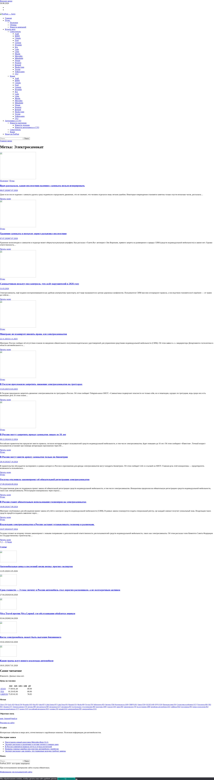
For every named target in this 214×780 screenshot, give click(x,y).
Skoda (81, 704)
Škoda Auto (19, 67)
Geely (11, 704)
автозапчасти (42, 707)
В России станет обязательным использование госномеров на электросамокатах (43, 502)
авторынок (55, 707)
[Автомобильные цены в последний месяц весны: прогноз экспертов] (8, 562)
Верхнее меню (6, 1)
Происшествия (169, 704)
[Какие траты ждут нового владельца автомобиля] (8, 656)
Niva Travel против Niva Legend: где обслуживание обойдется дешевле (37, 613)
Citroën (18, 38)
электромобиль (89, 709)
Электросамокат (20, 707)
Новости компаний (18, 27)
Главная (8, 18)
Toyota (17, 69)
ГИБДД (133, 704)
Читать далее (5, 199)
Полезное (14, 23)
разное (24, 709)
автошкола (66, 707)
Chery (3, 704)
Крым (12, 76)
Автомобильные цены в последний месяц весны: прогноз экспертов (36, 566)
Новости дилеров (22, 125)
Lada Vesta (63, 704)
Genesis (18, 43)
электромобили (75, 709)
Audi (17, 34)
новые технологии (200, 707)
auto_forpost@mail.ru (8, 718)
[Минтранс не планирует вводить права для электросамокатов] (107, 314)
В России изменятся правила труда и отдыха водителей (28, 747)
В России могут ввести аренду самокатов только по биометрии (34, 457)
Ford (17, 40)
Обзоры (13, 25)
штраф (63, 709)
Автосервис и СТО (13, 121)
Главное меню (6, 141)
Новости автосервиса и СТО (27, 127)
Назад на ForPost (12, 134)
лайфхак (176, 707)
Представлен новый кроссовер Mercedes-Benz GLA (26, 742)
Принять (61, 779)
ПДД (158, 704)
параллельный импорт (9, 709)
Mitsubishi (19, 58)
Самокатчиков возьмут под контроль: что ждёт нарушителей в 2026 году (39, 283)
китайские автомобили (161, 707)
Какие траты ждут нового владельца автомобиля (26, 660)
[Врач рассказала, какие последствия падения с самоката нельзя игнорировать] (107, 166)
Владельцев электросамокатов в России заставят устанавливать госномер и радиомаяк (47, 524)
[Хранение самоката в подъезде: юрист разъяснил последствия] (107, 214)
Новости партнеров (18, 123)
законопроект (130, 707)
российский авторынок (39, 709)
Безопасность (122, 704)
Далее (9, 542)
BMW (17, 36)
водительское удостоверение (83, 707)
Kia (16, 47)
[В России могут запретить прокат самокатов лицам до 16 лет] (107, 415)
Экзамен (7, 707)
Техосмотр (202, 704)
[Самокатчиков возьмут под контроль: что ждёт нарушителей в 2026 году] (107, 264)
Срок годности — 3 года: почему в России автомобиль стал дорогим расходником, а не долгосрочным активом (60, 590)
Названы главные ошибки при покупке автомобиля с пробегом (32, 749)
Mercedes (18, 56)
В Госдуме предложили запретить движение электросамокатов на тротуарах (41, 384)
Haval (18, 704)
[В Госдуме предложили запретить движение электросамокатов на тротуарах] (107, 364)
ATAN (3, 689)
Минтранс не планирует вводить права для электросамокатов (33, 334)
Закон (142, 704)
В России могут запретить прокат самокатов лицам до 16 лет (33, 434)
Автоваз (110, 704)
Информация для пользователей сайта (16, 772)
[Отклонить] (76, 779)
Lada (17, 49)
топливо (54, 709)
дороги (111, 707)
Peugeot (18, 63)
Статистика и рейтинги (187, 704)
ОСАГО (150, 704)
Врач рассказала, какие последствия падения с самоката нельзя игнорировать (42, 185)
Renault (18, 65)
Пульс (7, 20)
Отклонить (70, 779)
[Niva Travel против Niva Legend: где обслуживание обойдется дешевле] (8, 609)
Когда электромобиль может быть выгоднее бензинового (30, 637)
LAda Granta (51, 704)
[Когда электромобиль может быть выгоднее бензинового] (8, 632)
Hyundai (18, 45)
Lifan (17, 52)
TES (2, 691)
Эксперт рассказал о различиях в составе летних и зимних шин (32, 744)
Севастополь (15, 31)
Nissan (17, 60)
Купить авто (10, 29)
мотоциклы (186, 707)
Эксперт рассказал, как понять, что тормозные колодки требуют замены (35, 751)
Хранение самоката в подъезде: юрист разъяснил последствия (33, 233)
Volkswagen (20, 72)
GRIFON (4, 694)
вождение (101, 707)
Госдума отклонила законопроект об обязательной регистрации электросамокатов (44, 479)
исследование (143, 707)
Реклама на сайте (7, 723)
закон (120, 707)
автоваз (32, 707)
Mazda (17, 54)
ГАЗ (16, 74)
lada (42, 704)
